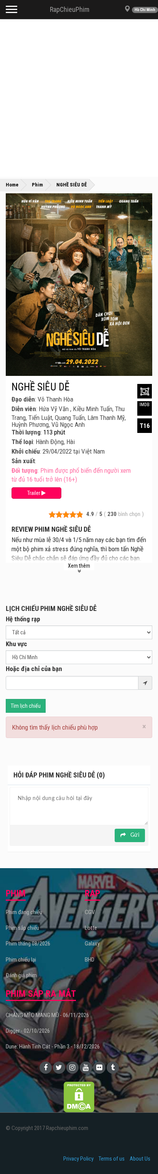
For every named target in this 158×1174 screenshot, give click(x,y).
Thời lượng (26, 432)
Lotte (91, 927)
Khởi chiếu (26, 451)
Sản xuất (23, 460)
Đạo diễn (23, 399)
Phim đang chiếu (24, 912)
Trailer (34, 493)
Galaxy (92, 943)
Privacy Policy (78, 1158)
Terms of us (112, 1158)
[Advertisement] (79, 98)
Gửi (134, 835)
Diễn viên (24, 408)
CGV (90, 912)
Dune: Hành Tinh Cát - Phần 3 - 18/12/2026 (53, 1046)
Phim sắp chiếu (22, 927)
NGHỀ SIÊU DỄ (40, 387)
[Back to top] (140, 1152)
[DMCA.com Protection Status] (79, 1096)
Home (12, 185)
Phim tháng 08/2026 (28, 943)
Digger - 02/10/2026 (28, 1030)
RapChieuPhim (69, 9)
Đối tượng (25, 470)
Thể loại (22, 441)
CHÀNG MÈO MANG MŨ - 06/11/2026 (47, 1015)
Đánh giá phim (21, 975)
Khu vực (16, 644)
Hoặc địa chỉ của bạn (34, 669)
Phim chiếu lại (21, 959)
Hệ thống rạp (23, 619)
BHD (89, 959)
